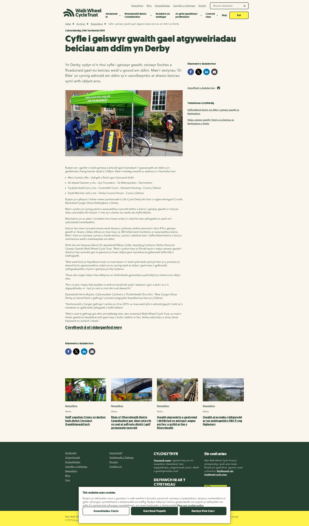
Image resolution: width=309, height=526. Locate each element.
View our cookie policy (190, 505)
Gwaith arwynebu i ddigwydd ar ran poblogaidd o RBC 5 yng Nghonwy (222, 420)
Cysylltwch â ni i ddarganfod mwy (93, 327)
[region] (154, 506)
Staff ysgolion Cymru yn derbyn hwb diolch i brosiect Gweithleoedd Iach (85, 420)
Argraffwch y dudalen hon (201, 88)
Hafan (68, 23)
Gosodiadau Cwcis (106, 511)
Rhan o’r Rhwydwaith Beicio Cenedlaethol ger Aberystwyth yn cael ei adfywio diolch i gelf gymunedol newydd (131, 422)
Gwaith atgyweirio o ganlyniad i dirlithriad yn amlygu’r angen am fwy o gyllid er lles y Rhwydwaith (177, 422)
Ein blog (80, 23)
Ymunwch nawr (162, 460)
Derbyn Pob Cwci (203, 511)
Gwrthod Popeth (154, 511)
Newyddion (97, 23)
